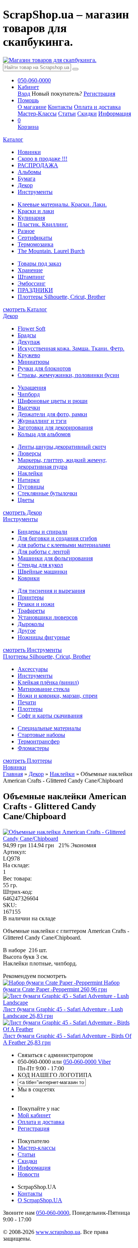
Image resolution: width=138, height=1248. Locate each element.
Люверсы (29, 453)
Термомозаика (35, 244)
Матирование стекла (44, 689)
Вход (24, 93)
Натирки (29, 480)
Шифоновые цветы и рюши (53, 401)
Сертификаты (35, 238)
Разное (26, 231)
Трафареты (31, 611)
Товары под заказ (39, 263)
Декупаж (29, 342)
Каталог (13, 139)
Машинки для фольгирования (55, 558)
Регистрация (99, 93)
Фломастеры (33, 748)
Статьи (67, 113)
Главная (13, 774)
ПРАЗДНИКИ (35, 290)
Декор (25, 185)
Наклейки (30, 473)
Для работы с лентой (44, 551)
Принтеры (31, 597)
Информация (114, 113)
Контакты (60, 107)
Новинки (29, 152)
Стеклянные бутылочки (47, 493)
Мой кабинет (34, 1115)
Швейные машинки (42, 571)
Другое (27, 631)
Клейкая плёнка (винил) (48, 682)
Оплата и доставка (97, 107)
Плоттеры (30, 709)
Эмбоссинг (32, 283)
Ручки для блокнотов (44, 368)
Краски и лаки (36, 211)
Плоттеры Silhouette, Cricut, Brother (61, 297)
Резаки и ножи (36, 604)
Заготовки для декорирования (55, 427)
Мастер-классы (37, 1148)
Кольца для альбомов (44, 434)
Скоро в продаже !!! (42, 158)
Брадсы (27, 335)
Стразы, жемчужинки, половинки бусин (68, 375)
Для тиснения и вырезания (51, 591)
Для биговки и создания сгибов (57, 538)
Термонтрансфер (39, 741)
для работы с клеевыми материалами (64, 545)
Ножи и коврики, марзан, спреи (58, 696)
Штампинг (31, 277)
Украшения (32, 387)
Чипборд (29, 394)
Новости (28, 1174)
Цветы (26, 500)
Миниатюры (33, 362)
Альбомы (29, 172)
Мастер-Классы (37, 113)
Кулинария (31, 218)
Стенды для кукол (40, 565)
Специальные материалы (49, 728)
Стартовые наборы (41, 735)
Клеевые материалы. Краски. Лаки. (62, 204)
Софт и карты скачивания (50, 715)
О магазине (32, 107)
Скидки (87, 113)
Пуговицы (31, 486)
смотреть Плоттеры (27, 761)
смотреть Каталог (25, 309)
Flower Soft (31, 328)
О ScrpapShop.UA (40, 1200)
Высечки (29, 407)
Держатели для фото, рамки (52, 414)
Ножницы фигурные (44, 637)
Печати (27, 702)
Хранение (30, 270)
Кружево (29, 355)
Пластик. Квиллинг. (43, 224)
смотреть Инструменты (32, 650)
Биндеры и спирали (42, 532)
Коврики (29, 578)
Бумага (26, 178)
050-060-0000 (52, 1213)
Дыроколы (31, 624)
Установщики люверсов (48, 617)
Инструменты (35, 192)
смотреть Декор (22, 512)
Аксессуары (33, 669)
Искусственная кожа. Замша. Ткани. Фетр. (71, 348)
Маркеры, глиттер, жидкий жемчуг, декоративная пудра (62, 463)
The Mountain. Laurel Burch (51, 251)
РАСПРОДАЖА (38, 165)
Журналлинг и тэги (42, 421)
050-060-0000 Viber (87, 1062)
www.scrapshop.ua (58, 1232)
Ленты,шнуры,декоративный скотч (62, 447)
